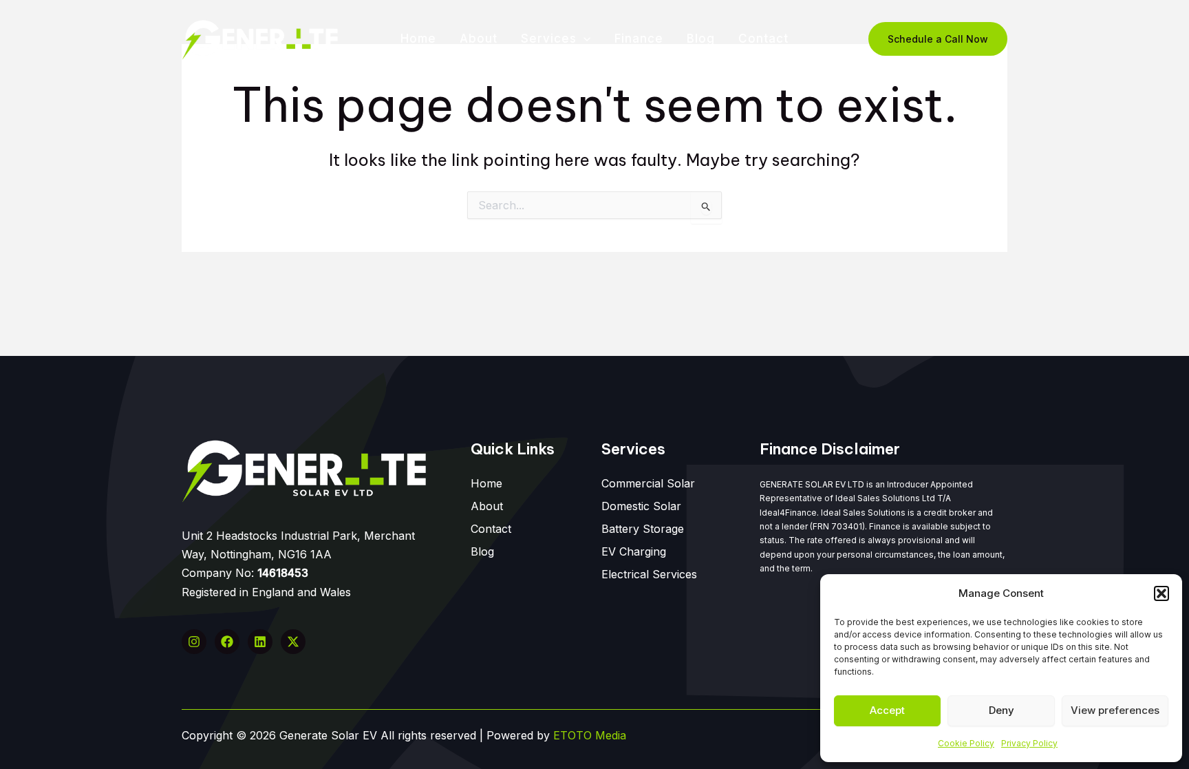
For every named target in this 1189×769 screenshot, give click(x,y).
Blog (701, 38)
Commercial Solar (648, 483)
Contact (763, 38)
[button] (1161, 593)
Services (549, 38)
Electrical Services (649, 574)
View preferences (1115, 710)
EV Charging (633, 551)
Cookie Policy (966, 743)
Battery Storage (642, 528)
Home (418, 38)
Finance (638, 38)
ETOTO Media (589, 735)
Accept (887, 710)
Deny (1001, 710)
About (478, 38)
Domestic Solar (641, 506)
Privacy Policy (1029, 743)
